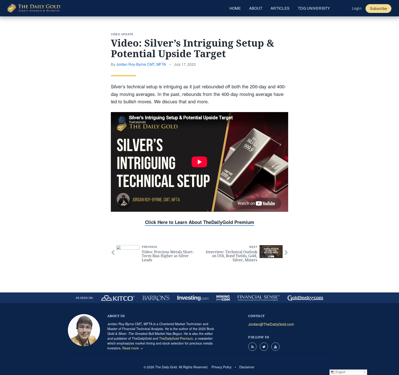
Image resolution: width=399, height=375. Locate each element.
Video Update (122, 34)
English (340, 372)
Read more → (132, 348)
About (255, 8)
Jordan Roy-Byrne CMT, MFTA (141, 64)
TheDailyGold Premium (176, 338)
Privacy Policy (222, 367)
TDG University (314, 8)
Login (356, 8)
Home (235, 8)
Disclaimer (246, 367)
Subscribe (378, 8)
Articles (280, 8)
